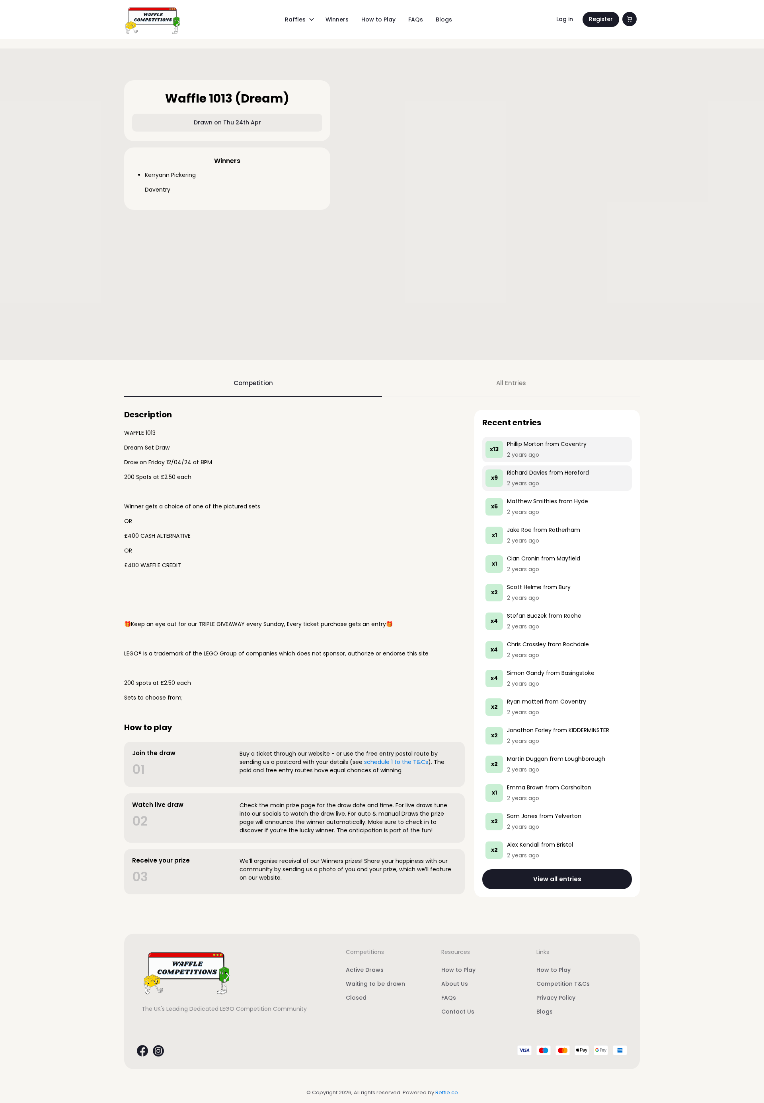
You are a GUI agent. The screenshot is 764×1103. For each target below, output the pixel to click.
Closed (356, 998)
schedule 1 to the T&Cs (396, 762)
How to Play (378, 19)
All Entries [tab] (511, 383)
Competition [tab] (253, 383)
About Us (454, 984)
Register (601, 19)
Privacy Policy (555, 998)
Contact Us (457, 1012)
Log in (564, 19)
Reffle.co (446, 1092)
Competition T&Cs (563, 984)
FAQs (415, 19)
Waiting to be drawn (375, 984)
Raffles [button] (295, 19)
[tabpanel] (382, 653)
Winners (337, 19)
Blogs (444, 19)
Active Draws (365, 970)
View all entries (557, 879)
